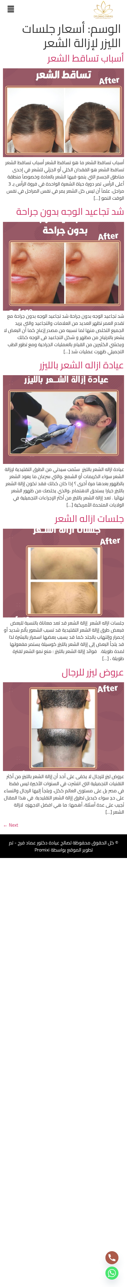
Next (10, 824)
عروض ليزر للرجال (93, 672)
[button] (11, 9)
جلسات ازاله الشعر (89, 518)
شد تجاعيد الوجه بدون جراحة (70, 211)
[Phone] (111, 1257)
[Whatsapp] (111, 1273)
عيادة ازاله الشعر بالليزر (81, 365)
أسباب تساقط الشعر (86, 58)
